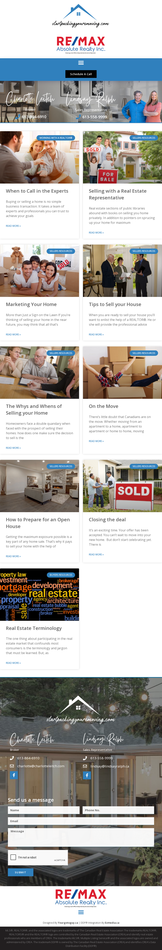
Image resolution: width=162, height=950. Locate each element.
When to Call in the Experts (37, 191)
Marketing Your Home (31, 304)
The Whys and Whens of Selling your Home (34, 409)
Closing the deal (107, 519)
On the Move (103, 406)
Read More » (13, 226)
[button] (81, 62)
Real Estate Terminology (34, 628)
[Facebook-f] (14, 775)
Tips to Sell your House (115, 304)
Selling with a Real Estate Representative (118, 194)
